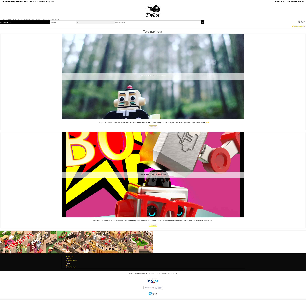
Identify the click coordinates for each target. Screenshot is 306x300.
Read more (153, 127)
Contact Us (46, 19)
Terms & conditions (71, 267)
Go (203, 22)
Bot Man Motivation (161, 75)
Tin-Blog (38, 19)
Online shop (16, 19)
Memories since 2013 (28, 19)
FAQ (67, 265)
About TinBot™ (6, 19)
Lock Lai (149, 75)
